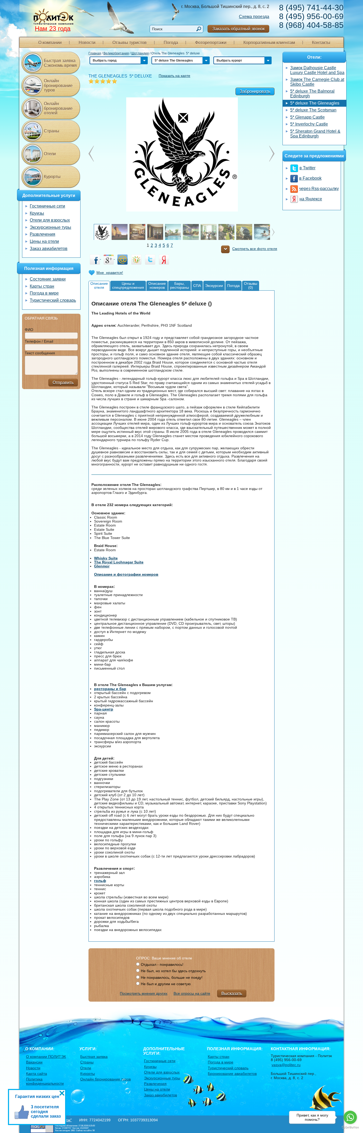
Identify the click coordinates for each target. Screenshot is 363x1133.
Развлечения (42, 234)
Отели (50, 154)
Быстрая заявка (94, 1056)
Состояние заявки (48, 279)
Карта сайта (36, 1073)
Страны (51, 131)
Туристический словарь (53, 300)
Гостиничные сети (47, 206)
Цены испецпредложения (128, 285)
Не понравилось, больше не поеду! (171, 977)
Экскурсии (214, 285)
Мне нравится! (109, 272)
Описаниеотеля (99, 285)
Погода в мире (44, 293)
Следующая (91, 154)
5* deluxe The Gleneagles (314, 103)
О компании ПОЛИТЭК (46, 1056)
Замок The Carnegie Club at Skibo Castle (317, 82)
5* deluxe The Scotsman (313, 110)
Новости (87, 42)
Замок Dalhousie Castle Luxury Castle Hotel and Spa (317, 70)
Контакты (321, 42)
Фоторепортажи (210, 42)
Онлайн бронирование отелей (58, 108)
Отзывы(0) (250, 285)
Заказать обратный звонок (238, 29)
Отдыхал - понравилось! (162, 964)
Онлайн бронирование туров (58, 85)
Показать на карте (174, 76)
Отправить (63, 382)
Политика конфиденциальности (45, 1081)
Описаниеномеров (157, 285)
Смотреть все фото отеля (254, 249)
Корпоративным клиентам (269, 42)
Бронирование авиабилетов (232, 1073)
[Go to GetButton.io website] (350, 1127)
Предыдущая (272, 154)
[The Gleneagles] (181, 154)
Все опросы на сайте (192, 993)
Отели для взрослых (50, 220)
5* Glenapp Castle (307, 117)
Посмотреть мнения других (143, 993)
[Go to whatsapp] (350, 1117)
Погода (171, 42)
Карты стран (42, 286)
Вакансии (34, 1062)
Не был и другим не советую (166, 984)
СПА (197, 285)
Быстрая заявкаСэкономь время (60, 63)
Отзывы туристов (129, 42)
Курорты (52, 176)
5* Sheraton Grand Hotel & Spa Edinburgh (315, 133)
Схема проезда (254, 16)
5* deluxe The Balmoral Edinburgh (312, 93)
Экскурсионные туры (50, 227)
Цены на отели (44, 241)
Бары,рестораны (179, 285)
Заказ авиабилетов (48, 248)
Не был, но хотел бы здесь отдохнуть (173, 971)
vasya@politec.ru (286, 1065)
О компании (50, 42)
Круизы (37, 213)
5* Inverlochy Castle (309, 124)
